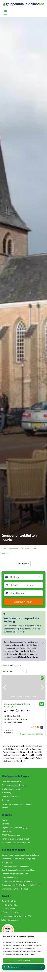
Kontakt (5, 808)
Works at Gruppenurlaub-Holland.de (16, 842)
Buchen (5, 820)
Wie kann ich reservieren (11, 789)
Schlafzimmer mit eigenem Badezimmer (17, 881)
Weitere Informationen (28, 657)
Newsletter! (7, 831)
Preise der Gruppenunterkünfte (14, 785)
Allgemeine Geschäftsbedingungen (15, 827)
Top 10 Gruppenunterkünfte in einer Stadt (18, 870)
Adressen (5, 800)
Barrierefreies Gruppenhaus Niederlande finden (20, 855)
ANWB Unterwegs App (11, 835)
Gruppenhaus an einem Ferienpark (15, 866)
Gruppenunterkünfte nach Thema (15, 889)
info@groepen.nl (11, 920)
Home (4, 549)
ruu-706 (5, 553)
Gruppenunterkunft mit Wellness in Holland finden (21, 885)
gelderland (25, 549)
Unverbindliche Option (11, 796)
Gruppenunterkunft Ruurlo (31, 734)
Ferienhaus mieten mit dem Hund (15, 874)
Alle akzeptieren (23, 960)
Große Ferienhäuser (10, 877)
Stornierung (6, 792)
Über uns (5, 824)
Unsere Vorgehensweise (11, 781)
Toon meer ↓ (23, 563)
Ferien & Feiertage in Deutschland (15, 839)
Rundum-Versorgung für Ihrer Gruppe (16, 804)
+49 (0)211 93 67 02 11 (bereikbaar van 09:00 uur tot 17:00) (17, 914)
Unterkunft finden (23, 602)
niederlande (13, 549)
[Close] (43, 643)
